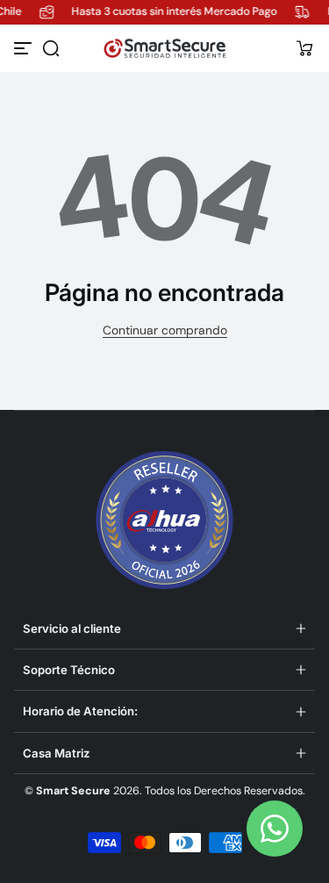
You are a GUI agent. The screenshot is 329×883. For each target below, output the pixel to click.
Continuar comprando (165, 330)
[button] (51, 48)
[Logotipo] (165, 48)
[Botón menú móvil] (24, 48)
